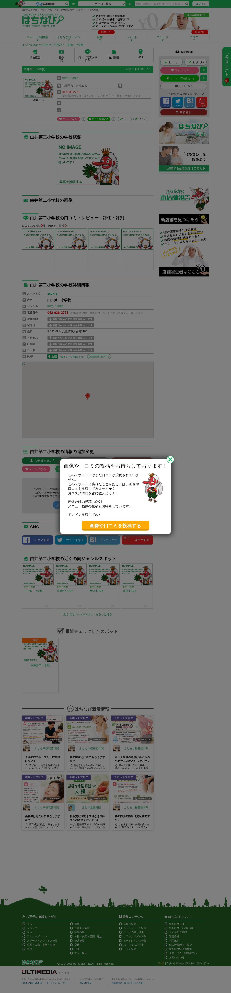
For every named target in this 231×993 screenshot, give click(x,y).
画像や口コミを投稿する (115, 525)
